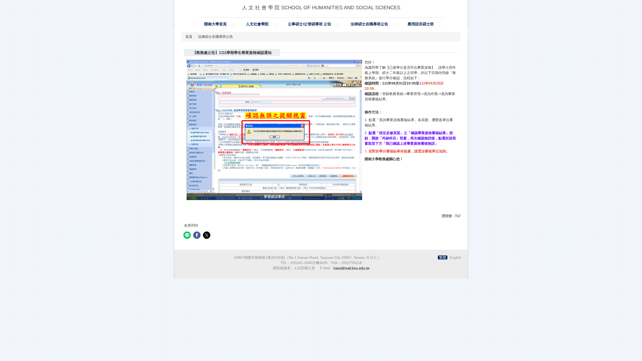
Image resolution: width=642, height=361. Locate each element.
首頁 (188, 37)
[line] (187, 235)
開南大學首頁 (215, 24)
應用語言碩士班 (421, 24)
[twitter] (207, 235)
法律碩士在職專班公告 (369, 24)
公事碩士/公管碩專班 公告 (309, 24)
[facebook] (197, 235)
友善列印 (191, 225)
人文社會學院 (257, 24)
